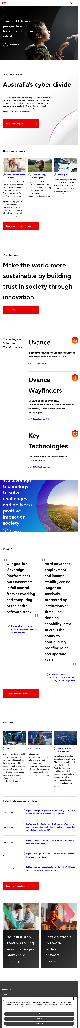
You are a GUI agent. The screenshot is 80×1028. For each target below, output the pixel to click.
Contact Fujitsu (16, 962)
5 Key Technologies (41, 467)
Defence (11, 748)
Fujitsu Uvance (39, 363)
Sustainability (16, 531)
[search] (71, 3)
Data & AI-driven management (65, 750)
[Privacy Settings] (22, 1007)
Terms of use (6, 989)
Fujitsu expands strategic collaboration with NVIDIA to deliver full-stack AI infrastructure (50, 868)
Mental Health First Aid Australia (16, 176)
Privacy (4, 994)
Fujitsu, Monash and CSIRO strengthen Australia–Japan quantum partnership (50, 842)
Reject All (39, 1018)
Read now (14, 44)
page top (74, 987)
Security (36, 748)
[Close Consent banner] (75, 998)
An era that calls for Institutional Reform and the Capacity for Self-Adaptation (62, 677)
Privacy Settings (39, 1014)
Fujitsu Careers (54, 962)
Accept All (39, 1023)
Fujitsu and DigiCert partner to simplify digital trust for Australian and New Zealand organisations (50, 812)
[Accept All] (15, 1005)
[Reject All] (53, 1005)
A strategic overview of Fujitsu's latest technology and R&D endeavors (24, 629)
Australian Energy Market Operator (39, 176)
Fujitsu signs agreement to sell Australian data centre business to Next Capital (50, 855)
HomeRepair (62, 175)
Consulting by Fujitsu (42, 419)
